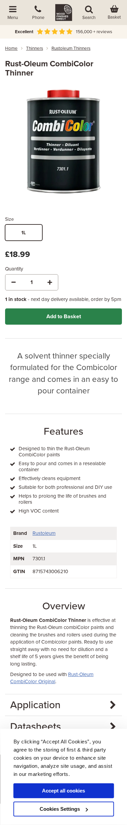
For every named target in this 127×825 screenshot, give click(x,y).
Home (11, 48)
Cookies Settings (60, 809)
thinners (34, 48)
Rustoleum (44, 533)
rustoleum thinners (70, 48)
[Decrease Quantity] (13, 282)
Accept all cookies (63, 791)
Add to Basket (63, 316)
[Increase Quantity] (49, 282)
